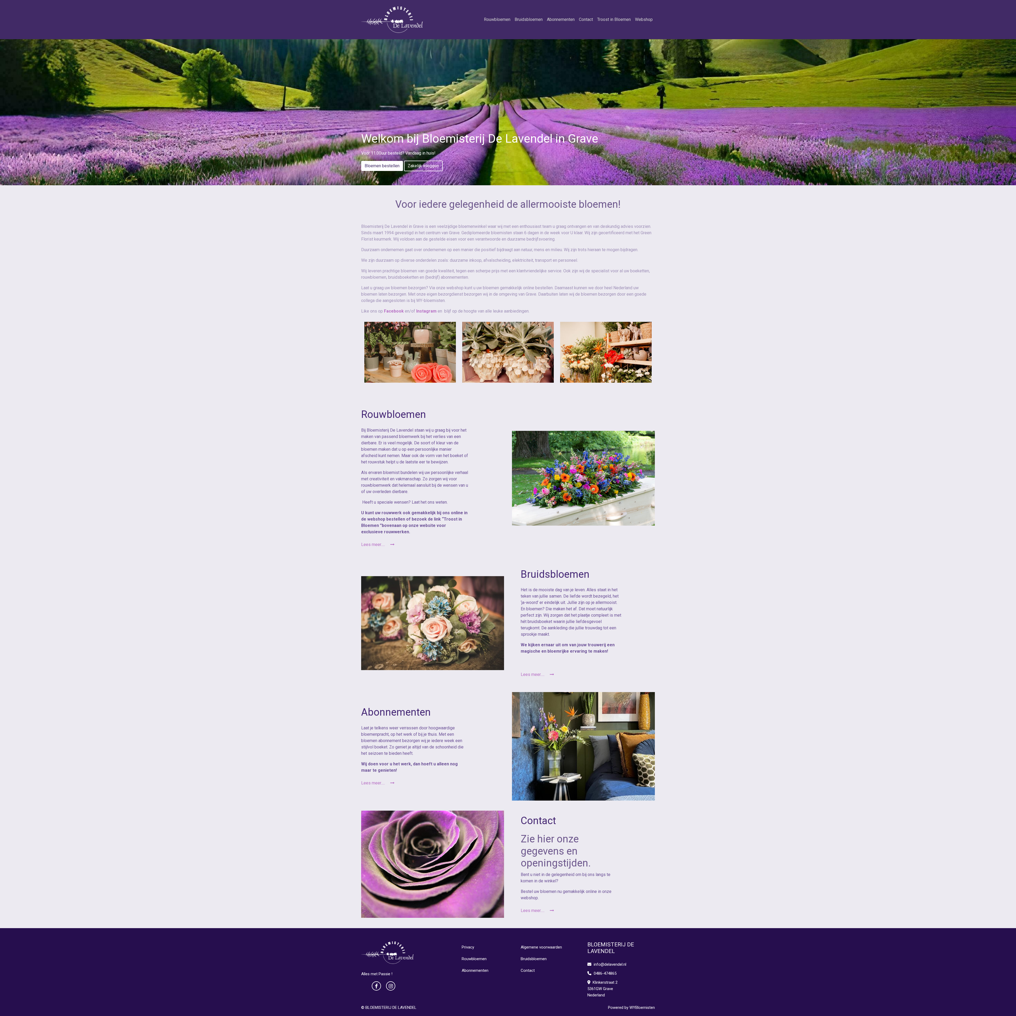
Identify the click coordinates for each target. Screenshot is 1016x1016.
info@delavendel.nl (610, 964)
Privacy (468, 947)
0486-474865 (604, 973)
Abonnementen (561, 19)
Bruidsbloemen (529, 19)
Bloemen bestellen (382, 165)
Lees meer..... (373, 544)
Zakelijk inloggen (423, 165)
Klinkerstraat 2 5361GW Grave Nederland (602, 988)
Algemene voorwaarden (541, 947)
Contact (586, 19)
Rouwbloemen (497, 19)
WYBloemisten (642, 1007)
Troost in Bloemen (614, 19)
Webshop (644, 19)
